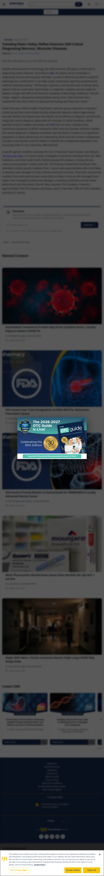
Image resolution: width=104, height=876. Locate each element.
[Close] (100, 854)
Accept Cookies (73, 870)
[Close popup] (83, 420)
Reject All (91, 870)
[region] (52, 863)
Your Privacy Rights (19, 870)
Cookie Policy (39, 864)
